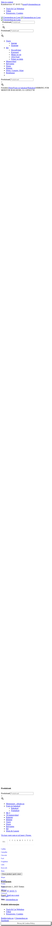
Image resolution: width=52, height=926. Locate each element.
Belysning (10, 826)
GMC (3, 865)
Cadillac (3, 849)
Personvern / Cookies (14, 914)
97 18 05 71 (12, 891)
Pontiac (3, 884)
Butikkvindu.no (7, 918)
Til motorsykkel (12, 815)
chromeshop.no (12, 899)
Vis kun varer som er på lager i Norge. (16, 835)
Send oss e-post (13, 895)
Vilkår (8, 912)
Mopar (3, 877)
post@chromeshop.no (31, 4)
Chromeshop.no (21, 918)
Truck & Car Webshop (15, 909)
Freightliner (4, 861)
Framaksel (15, 810)
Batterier (9, 817)
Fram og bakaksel (13, 806)
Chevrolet (4, 855)
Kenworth (4, 868)
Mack (2, 871)
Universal (4, 893)
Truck (8, 822)
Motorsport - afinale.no (15, 804)
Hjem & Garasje (12, 831)
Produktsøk (6, 22)
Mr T (8, 813)
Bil (7, 829)
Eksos (8, 824)
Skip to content (7, 2)
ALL (3, 842)
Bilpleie (9, 820)
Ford (2, 858)
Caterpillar (4, 852)
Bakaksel (14, 808)
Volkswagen (4, 896)
